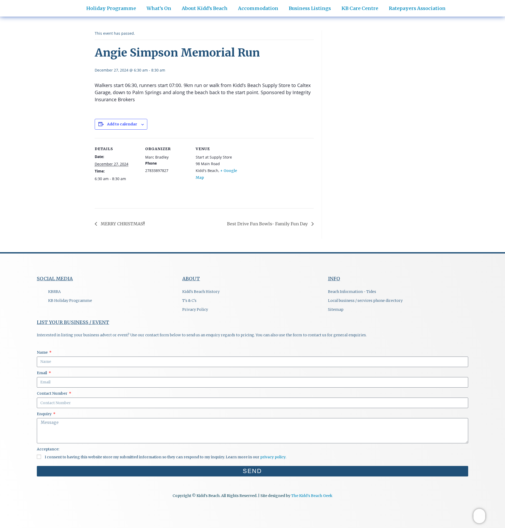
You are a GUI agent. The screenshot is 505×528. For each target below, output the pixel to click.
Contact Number (52, 393)
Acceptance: (48, 449)
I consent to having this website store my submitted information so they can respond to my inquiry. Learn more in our (165, 457)
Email (42, 372)
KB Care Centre (359, 8)
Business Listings (310, 8)
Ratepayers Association (417, 8)
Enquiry (44, 414)
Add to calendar (122, 124)
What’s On (159, 8)
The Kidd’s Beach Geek (311, 495)
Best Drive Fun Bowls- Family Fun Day (268, 223)
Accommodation (258, 8)
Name (42, 352)
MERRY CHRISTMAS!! (122, 223)
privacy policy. (273, 457)
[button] (490, 5)
